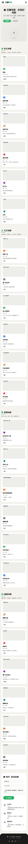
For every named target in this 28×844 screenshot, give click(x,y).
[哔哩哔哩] (15, 841)
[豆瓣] (18, 841)
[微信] (12, 841)
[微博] (9, 841)
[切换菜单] (26, 2)
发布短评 (9, 798)
